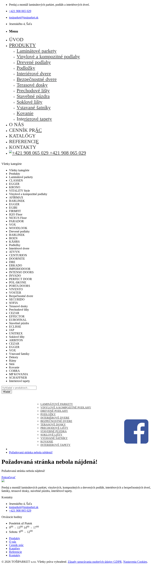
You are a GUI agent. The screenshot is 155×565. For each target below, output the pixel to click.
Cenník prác (16, 545)
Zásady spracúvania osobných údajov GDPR (95, 561)
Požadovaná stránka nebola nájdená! (31, 452)
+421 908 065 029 (20, 11)
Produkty (14, 538)
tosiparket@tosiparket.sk (23, 17)
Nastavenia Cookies (135, 561)
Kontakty (14, 555)
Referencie (15, 551)
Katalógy (14, 548)
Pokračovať (9, 477)
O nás (12, 541)
